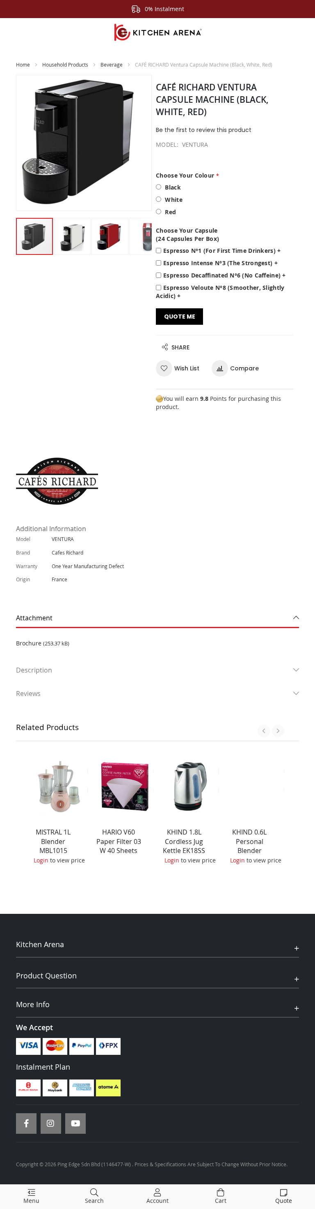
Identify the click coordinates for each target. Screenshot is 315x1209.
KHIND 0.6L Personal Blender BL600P (249, 846)
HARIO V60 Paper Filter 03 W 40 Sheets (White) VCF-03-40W (118, 851)
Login (41, 860)
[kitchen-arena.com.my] (157, 32)
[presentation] (264, 731)
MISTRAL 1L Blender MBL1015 (53, 841)
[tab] (157, 618)
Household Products (65, 64)
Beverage (111, 64)
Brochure (28, 643)
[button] (72, 236)
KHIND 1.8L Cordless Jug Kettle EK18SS (184, 841)
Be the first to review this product (203, 130)
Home (23, 64)
